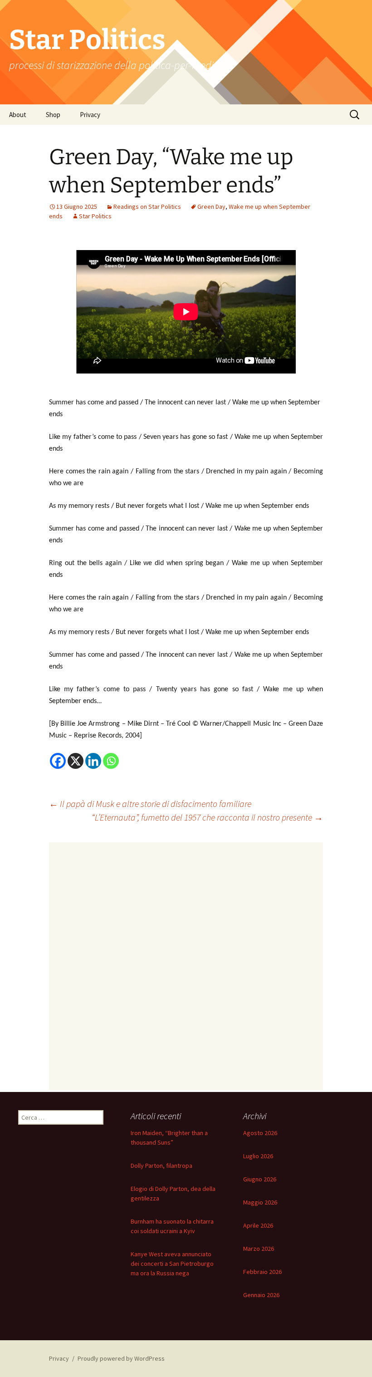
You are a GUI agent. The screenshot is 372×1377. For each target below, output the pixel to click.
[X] (75, 761)
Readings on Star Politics (147, 206)
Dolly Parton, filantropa (161, 1165)
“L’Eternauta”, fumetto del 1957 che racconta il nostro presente (207, 817)
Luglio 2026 (258, 1156)
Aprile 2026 (258, 1225)
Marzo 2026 (258, 1248)
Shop (53, 114)
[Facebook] (58, 761)
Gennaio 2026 (261, 1295)
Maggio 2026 (260, 1202)
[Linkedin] (93, 761)
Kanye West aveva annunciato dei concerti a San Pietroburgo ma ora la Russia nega (172, 1263)
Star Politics (95, 216)
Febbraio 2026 (262, 1272)
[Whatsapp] (111, 761)
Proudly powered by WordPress (121, 1358)
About (17, 114)
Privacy (90, 114)
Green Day (211, 206)
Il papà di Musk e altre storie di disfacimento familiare (150, 803)
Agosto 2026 (260, 1133)
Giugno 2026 (259, 1179)
